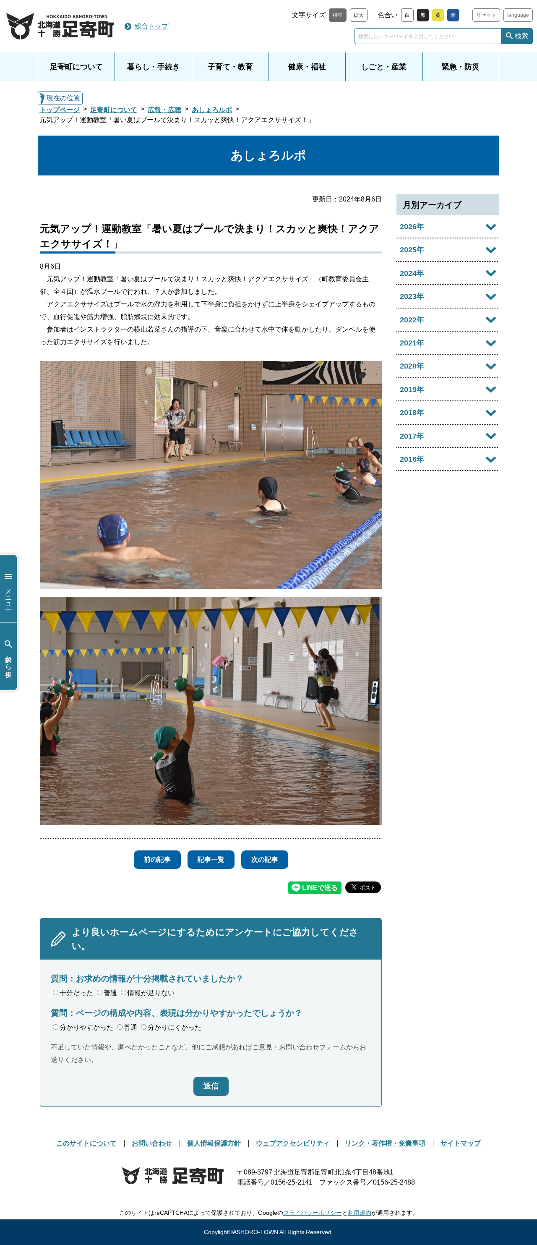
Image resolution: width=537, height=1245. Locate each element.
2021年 (412, 343)
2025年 (412, 250)
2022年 (412, 320)
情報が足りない (151, 993)
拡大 (359, 15)
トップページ (59, 109)
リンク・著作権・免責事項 (385, 1143)
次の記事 (264, 859)
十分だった (76, 993)
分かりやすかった (86, 1027)
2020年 (412, 366)
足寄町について (76, 67)
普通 (110, 993)
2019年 (412, 389)
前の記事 (157, 859)
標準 (338, 15)
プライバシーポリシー (312, 1212)
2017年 (412, 436)
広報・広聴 (164, 109)
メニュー (8, 594)
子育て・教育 (230, 67)
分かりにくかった (174, 1027)
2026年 (412, 226)
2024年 (412, 273)
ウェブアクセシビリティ (293, 1143)
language (518, 15)
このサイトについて (86, 1143)
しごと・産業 (384, 67)
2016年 (412, 459)
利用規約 (359, 1212)
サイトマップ (461, 1143)
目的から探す (8, 662)
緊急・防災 (461, 67)
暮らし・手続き (153, 67)
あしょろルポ (212, 109)
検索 (521, 35)
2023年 (412, 296)
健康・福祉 (307, 67)
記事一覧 (211, 859)
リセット (486, 15)
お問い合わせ (152, 1143)
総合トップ (151, 26)
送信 (211, 1086)
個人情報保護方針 (214, 1143)
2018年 (412, 412)
